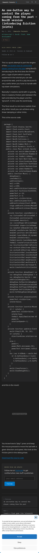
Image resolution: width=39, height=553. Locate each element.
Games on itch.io (8, 51)
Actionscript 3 (8, 34)
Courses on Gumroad (24, 51)
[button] (36, 517)
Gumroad (19, 470)
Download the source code (13, 458)
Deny (19, 542)
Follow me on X (8, 55)
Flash (23, 34)
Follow (9, 484)
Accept (19, 537)
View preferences (19, 548)
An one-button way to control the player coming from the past (17, 501)
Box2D (17, 34)
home (27, 2)
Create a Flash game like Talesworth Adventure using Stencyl (18, 513)
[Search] (32, 2)
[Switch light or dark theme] (35, 2)
